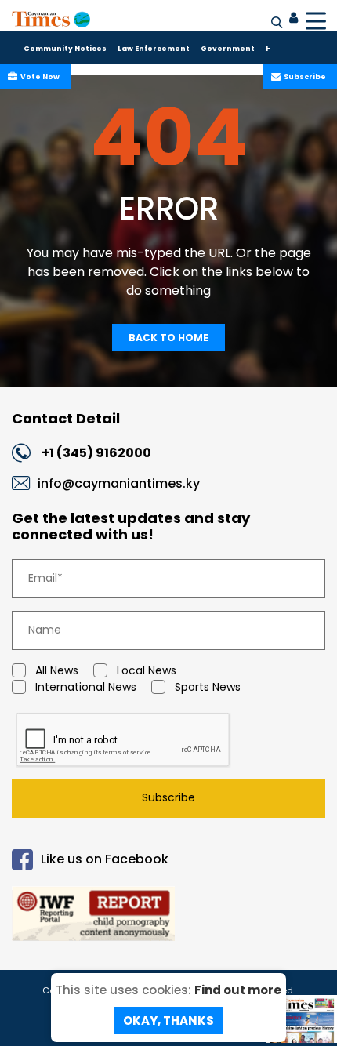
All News (56, 670)
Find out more (237, 990)
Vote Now (40, 77)
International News (85, 687)
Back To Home (168, 337)
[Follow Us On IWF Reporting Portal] (168, 916)
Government (228, 48)
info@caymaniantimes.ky (119, 483)
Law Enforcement (154, 48)
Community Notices (65, 48)
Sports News (208, 687)
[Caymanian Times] (51, 18)
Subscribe (305, 77)
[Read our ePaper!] (301, 1029)
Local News (146, 670)
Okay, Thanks (168, 1020)
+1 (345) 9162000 (96, 453)
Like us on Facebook (104, 859)
